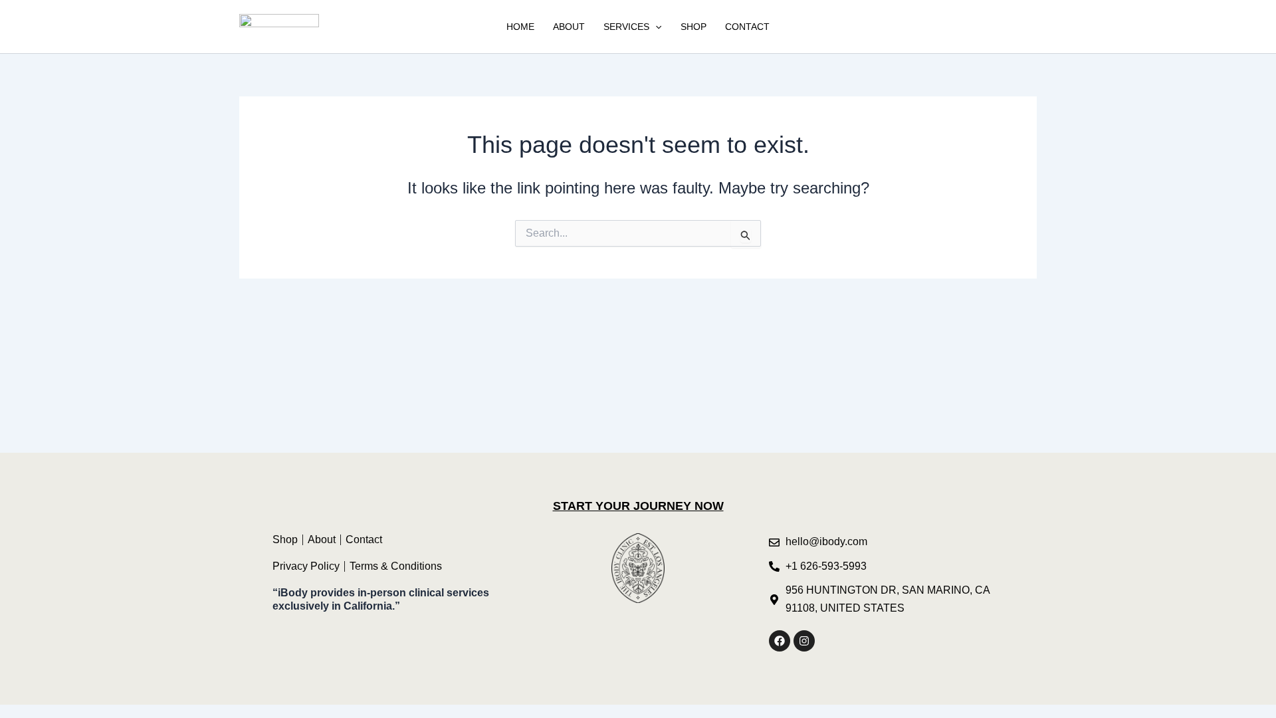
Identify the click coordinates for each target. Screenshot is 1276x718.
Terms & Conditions (396, 566)
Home (520, 26)
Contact (747, 26)
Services (626, 26)
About (569, 26)
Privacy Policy (306, 566)
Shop (693, 26)
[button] (655, 26)
